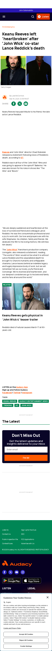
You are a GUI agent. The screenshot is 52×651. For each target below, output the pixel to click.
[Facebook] (4, 572)
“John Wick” (12, 249)
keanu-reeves (9, 401)
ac (17, 405)
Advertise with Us (27, 544)
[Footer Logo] (26, 564)
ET (22, 157)
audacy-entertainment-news (33, 401)
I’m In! (26, 457)
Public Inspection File (10, 539)
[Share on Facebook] (13, 103)
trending (7, 405)
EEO (22, 534)
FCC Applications (27, 539)
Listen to (5, 530)
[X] (10, 572)
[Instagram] (23, 572)
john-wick (26, 405)
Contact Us (6, 534)
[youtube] (16, 572)
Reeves (5, 152)
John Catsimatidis (26, 10)
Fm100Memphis (8, 27)
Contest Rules (7, 544)
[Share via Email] (26, 103)
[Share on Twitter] (19, 103)
